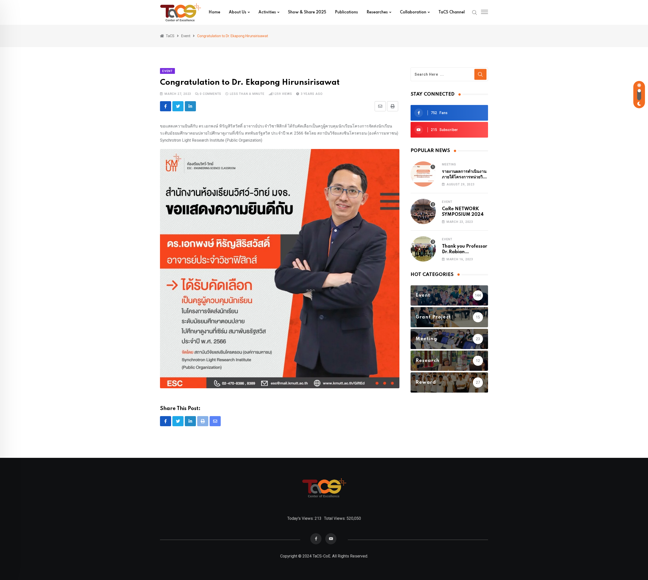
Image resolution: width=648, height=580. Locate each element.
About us (237, 12)
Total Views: (335, 518)
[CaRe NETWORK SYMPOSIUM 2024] (423, 211)
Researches (377, 12)
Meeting (449, 164)
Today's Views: (301, 518)
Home (214, 12)
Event (447, 202)
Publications (346, 12)
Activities (267, 12)
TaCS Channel (451, 12)
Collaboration (413, 12)
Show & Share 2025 (307, 12)
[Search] (474, 12)
